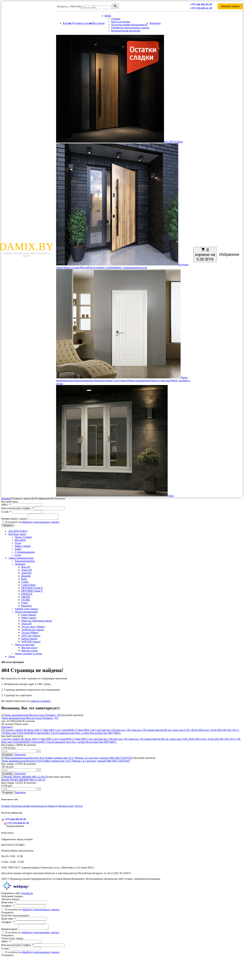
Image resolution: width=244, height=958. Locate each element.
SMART (25, 596)
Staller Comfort (106, 267)
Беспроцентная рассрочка (125, 30)
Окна (171, 495)
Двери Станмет (71, 267)
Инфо (108, 15)
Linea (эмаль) (28, 614)
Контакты (155, 23)
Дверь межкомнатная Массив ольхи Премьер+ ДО (29, 718)
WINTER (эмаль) (31, 641)
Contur (25, 581)
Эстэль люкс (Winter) (33, 626)
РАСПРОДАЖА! (173, 141)
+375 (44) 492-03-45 (201, 4)
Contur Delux (28, 584)
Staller (117, 267)
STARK (25, 599)
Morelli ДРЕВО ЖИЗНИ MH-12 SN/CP (23, 779)
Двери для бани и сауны (28, 653)
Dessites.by (27, 893)
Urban (24, 602)
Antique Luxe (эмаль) (115, 380)
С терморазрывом (131, 267)
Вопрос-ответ (66, 806)
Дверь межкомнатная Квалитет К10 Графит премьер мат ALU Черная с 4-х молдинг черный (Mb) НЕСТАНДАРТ (65, 760)
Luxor (144, 267)
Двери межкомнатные (21, 558)
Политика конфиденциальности (129, 24)
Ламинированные (83, 380)
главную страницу (40, 701)
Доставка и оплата (82, 23)
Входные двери (17, 534)
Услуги (79, 806)
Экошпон (98, 380)
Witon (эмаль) (28, 617)
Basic (24, 578)
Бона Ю (25, 567)
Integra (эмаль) (29, 638)
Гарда (94, 267)
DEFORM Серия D (32, 587)
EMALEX (27, 593)
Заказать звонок (230, 6)
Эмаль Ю (26, 623)
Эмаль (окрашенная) (139, 380)
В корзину (8, 754)
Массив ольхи (29, 647)
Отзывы (115, 18)
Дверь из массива (160, 380)
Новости (53, 806)
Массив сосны (29, 650)
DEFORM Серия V (32, 590)
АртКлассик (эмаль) (32, 629)
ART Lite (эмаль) (30, 635)
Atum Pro (26, 572)
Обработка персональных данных (130, 27)
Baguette (26, 575)
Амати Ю (26, 569)
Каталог (67, 23)
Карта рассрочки (120, 21)
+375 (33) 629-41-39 (201, 8)
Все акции (99, 23)
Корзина (6, 498)
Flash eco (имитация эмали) (36, 620)
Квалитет (26, 605)
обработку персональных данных (40, 522)
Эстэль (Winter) (29, 632)
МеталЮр (85, 267)
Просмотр (7, 727)
